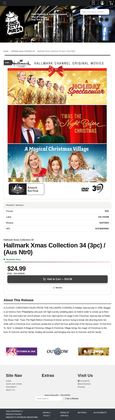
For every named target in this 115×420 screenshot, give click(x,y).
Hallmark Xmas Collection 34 (23, 51)
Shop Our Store (14, 384)
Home (6, 51)
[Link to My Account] (102, 3)
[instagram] (101, 19)
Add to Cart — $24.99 (59, 279)
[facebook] (96, 19)
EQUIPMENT (11, 387)
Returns (82, 413)
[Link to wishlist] (93, 3)
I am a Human (72, 398)
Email (82, 387)
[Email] (106, 19)
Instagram (85, 384)
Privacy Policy (47, 414)
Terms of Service (64, 414)
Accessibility (100, 413)
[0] (111, 3)
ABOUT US (10, 390)
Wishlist (59, 288)
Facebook (85, 381)
